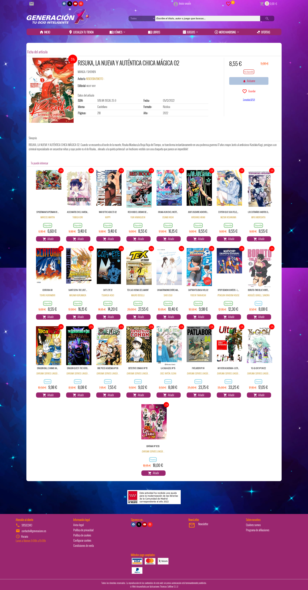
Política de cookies (82, 535)
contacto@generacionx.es (34, 531)
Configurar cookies (82, 540)
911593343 (27, 525)
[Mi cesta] (262, 3)
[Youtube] (75, 3)
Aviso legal (78, 525)
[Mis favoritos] (228, 3)
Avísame (250, 81)
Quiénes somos (253, 525)
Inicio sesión (185, 3)
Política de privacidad (83, 530)
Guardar (251, 91)
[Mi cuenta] (175, 3)
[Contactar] (32, 3)
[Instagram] (80, 3)
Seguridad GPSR (249, 99)
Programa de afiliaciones (257, 530)
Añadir (50, 239)
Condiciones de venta (83, 545)
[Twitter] (69, 3)
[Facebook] (64, 3)
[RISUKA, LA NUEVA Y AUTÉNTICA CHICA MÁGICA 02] (51, 90)
